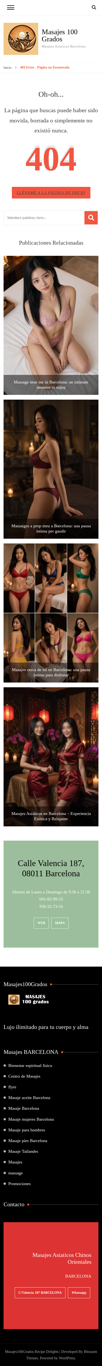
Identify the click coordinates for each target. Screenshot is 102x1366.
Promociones (19, 1183)
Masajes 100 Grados (60, 35)
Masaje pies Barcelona (27, 1140)
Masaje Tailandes (23, 1151)
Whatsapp (79, 1292)
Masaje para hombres (26, 1130)
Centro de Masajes (24, 1076)
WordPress (67, 1358)
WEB (41, 923)
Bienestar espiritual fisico (30, 1065)
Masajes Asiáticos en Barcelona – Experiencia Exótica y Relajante (51, 816)
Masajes (15, 1162)
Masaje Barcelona (23, 1108)
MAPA (60, 923)
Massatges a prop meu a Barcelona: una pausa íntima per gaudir (51, 528)
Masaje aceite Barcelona (29, 1097)
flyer (12, 1087)
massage (15, 1173)
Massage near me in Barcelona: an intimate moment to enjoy (51, 385)
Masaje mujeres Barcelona (31, 1119)
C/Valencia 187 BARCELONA (40, 1292)
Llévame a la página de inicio (51, 193)
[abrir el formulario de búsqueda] (93, 7)
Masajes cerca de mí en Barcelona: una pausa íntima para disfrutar (51, 672)
